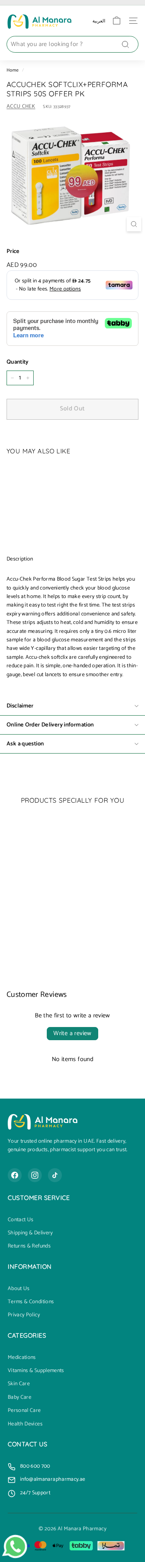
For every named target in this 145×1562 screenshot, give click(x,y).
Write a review (72, 1033)
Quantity (18, 362)
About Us (19, 1289)
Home (13, 70)
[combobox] (72, 44)
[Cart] (116, 20)
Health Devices (25, 1424)
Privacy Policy (24, 1315)
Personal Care (24, 1410)
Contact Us (21, 1220)
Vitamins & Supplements (36, 1371)
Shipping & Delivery (30, 1233)
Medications (22, 1358)
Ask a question (25, 744)
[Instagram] (35, 1175)
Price (13, 251)
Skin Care (19, 1384)
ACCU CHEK (21, 106)
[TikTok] (55, 1175)
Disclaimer (20, 706)
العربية (98, 21)
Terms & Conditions (31, 1302)
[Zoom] (134, 224)
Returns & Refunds (29, 1246)
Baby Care (19, 1397)
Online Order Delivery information (50, 725)
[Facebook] (15, 1175)
